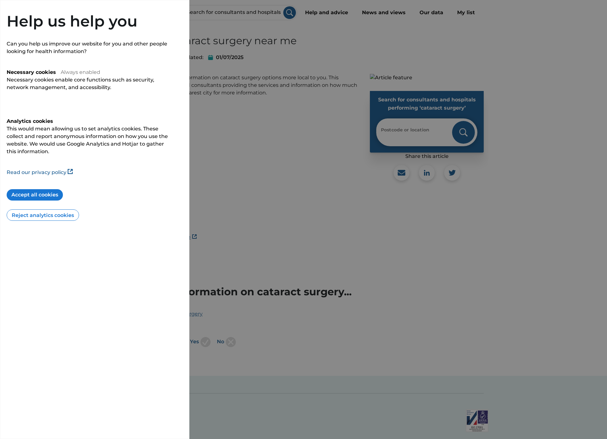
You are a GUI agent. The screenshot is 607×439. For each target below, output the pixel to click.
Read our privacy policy (36, 172)
